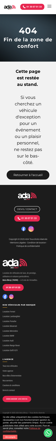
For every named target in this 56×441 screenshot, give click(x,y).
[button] (49, 6)
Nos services (8, 380)
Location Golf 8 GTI (10, 350)
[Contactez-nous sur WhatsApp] (48, 433)
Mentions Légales (18, 242)
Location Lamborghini (11, 316)
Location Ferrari (9, 311)
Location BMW (8, 336)
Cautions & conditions (11, 385)
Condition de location (36, 242)
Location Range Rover (11, 345)
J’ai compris (10, 437)
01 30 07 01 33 (13, 287)
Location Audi (8, 340)
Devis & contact (9, 390)
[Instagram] (11, 296)
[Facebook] (5, 296)
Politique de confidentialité (28, 246)
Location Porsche (9, 321)
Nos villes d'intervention (12, 375)
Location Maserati (10, 326)
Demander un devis (16, 399)
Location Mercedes (10, 331)
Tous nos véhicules (10, 366)
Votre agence (8, 371)
